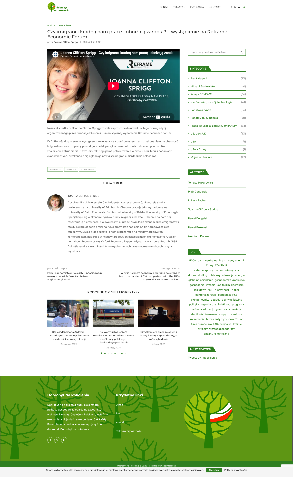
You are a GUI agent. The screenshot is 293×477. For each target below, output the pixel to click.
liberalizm (237, 285)
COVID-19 (221, 265)
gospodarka (197, 285)
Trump (239, 319)
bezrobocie (55, 169)
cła (237, 270)
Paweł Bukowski (198, 227)
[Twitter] (235, 7)
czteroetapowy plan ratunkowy (214, 270)
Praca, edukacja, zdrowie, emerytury (218, 125)
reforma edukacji (202, 309)
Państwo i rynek (218, 110)
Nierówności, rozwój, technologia (218, 102)
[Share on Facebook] (103, 183)
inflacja (210, 285)
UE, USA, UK (218, 133)
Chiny (209, 265)
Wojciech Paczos (198, 236)
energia (240, 275)
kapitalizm (223, 285)
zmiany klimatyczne (216, 333)
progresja (238, 304)
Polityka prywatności (129, 431)
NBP (210, 289)
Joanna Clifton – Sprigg (203, 209)
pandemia (224, 294)
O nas (164, 6)
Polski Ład (224, 304)
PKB (235, 294)
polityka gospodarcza (202, 304)
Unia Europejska (201, 324)
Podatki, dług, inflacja (218, 117)
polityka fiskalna (232, 299)
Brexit (223, 260)
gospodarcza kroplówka (230, 280)
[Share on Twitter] (107, 183)
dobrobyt (194, 275)
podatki (215, 299)
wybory (203, 328)
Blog (119, 413)
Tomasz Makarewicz (200, 182)
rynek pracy (87, 169)
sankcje (236, 309)
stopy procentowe (230, 314)
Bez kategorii (218, 78)
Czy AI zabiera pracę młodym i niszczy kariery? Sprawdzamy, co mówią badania (159, 335)
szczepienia (197, 319)
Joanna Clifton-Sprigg (66, 42)
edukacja (227, 275)
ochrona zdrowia (206, 294)
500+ (192, 260)
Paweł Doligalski (198, 218)
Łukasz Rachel (197, 200)
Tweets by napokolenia (202, 357)
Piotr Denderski (197, 191)
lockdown (200, 289)
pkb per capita (200, 299)
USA (218, 141)
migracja (71, 169)
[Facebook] (231, 7)
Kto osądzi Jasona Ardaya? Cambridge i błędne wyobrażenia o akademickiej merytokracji (68, 335)
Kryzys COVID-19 (218, 94)
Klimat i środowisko (218, 86)
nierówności (222, 289)
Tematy (178, 6)
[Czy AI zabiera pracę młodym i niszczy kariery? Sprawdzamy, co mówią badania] (159, 313)
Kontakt (214, 6)
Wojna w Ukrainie (218, 157)
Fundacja (197, 6)
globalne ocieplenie (200, 280)
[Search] (244, 7)
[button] (52, 327)
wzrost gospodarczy (222, 328)
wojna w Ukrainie (231, 324)
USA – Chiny (218, 149)
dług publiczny (210, 275)
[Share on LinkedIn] (111, 183)
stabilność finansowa (204, 314)
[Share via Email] (121, 183)
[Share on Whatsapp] (114, 183)
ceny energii (236, 260)
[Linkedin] (239, 7)
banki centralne (207, 260)
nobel (235, 289)
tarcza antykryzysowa (220, 319)
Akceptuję (214, 470)
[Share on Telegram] (117, 183)
